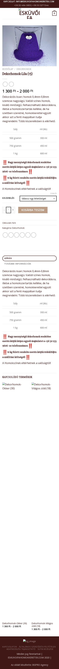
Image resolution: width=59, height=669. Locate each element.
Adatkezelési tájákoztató (21, 649)
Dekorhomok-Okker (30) (14, 623)
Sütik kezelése (45, 649)
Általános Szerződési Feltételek (37, 646)
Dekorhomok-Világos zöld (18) (42, 625)
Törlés (53, 193)
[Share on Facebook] (11, 235)
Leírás (8, 258)
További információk (17, 264)
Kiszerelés (8, 198)
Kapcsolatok (9, 646)
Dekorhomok (24, 68)
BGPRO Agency (40, 664)
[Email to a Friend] (22, 235)
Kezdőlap (7, 68)
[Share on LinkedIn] (33, 235)
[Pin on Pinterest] (28, 235)
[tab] (29, 258)
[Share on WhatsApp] (5, 235)
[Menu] (4, 13)
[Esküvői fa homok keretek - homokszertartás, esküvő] (29, 13)
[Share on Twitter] (16, 235)
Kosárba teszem (32, 210)
